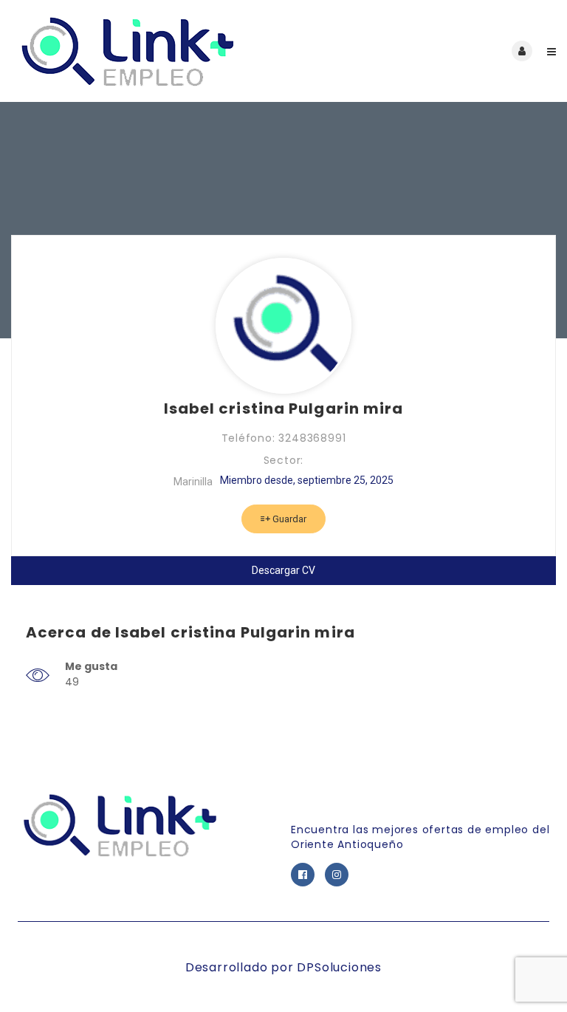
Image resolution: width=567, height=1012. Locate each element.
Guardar (288, 518)
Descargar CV (283, 570)
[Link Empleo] (147, 51)
